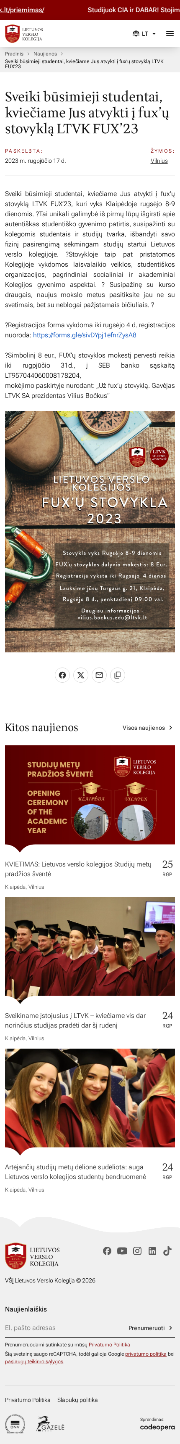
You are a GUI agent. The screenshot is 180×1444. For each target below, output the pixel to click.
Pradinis (14, 54)
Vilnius (159, 160)
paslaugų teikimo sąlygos (34, 1362)
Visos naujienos (144, 727)
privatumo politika (146, 1354)
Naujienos (45, 54)
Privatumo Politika (109, 1345)
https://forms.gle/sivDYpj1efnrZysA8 (84, 335)
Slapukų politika (77, 1399)
